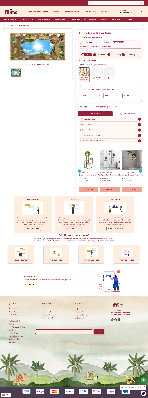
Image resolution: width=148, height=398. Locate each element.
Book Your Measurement (38, 11)
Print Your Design (90, 19)
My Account (46, 312)
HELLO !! (29, 284)
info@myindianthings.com (120, 313)
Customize (13, 309)
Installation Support (16, 336)
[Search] (141, 3)
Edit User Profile (47, 315)
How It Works (14, 339)
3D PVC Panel (14, 315)
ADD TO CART (95, 114)
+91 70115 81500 (116, 310)
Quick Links (13, 304)
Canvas (129, 19)
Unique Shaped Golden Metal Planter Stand (134, 175)
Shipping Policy (80, 312)
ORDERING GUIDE (74, 229)
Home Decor (116, 19)
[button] (79, 171)
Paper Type (13, 333)
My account (125, 12)
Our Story (12, 330)
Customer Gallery (72, 11)
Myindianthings (84, 172)
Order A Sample (90, 11)
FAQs (77, 309)
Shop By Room (43, 19)
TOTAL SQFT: (83, 107)
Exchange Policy (81, 318)
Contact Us (105, 11)
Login (43, 309)
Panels (102, 19)
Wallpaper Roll (14, 321)
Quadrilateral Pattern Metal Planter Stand (91, 175)
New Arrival (76, 19)
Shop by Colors (26, 19)
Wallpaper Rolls (60, 19)
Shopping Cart (47, 318)
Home (5, 25)
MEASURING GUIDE (33, 229)
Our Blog (12, 342)
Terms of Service (81, 315)
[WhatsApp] (143, 380)
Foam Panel (13, 318)
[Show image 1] (15, 73)
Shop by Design (9, 19)
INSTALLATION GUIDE (115, 229)
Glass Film (56, 11)
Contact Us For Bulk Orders (121, 315)
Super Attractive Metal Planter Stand (113, 175)
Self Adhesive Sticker (17, 327)
